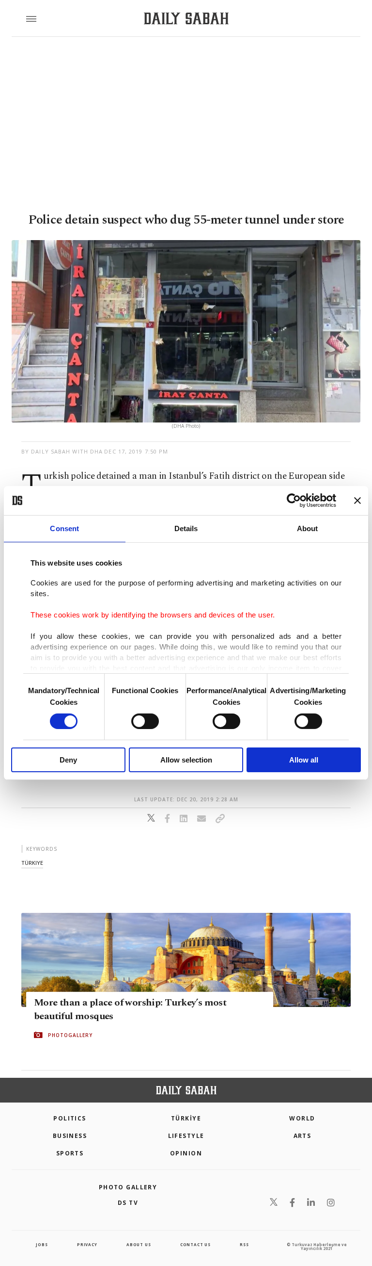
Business (70, 1136)
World (302, 1118)
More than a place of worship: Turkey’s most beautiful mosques (130, 1009)
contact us (195, 1244)
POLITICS (69, 1118)
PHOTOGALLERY (70, 1035)
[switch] (145, 721)
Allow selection (186, 760)
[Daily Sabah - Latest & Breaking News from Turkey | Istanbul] (186, 19)
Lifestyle (186, 1136)
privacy (87, 1244)
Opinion (186, 1153)
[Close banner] (357, 500)
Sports (70, 1153)
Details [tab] (186, 528)
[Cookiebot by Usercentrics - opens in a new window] (293, 500)
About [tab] (307, 528)
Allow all (303, 760)
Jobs (41, 1244)
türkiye (32, 862)
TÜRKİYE (186, 1118)
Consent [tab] (64, 528)
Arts (302, 1136)
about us (138, 1244)
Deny (68, 760)
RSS (244, 1244)
